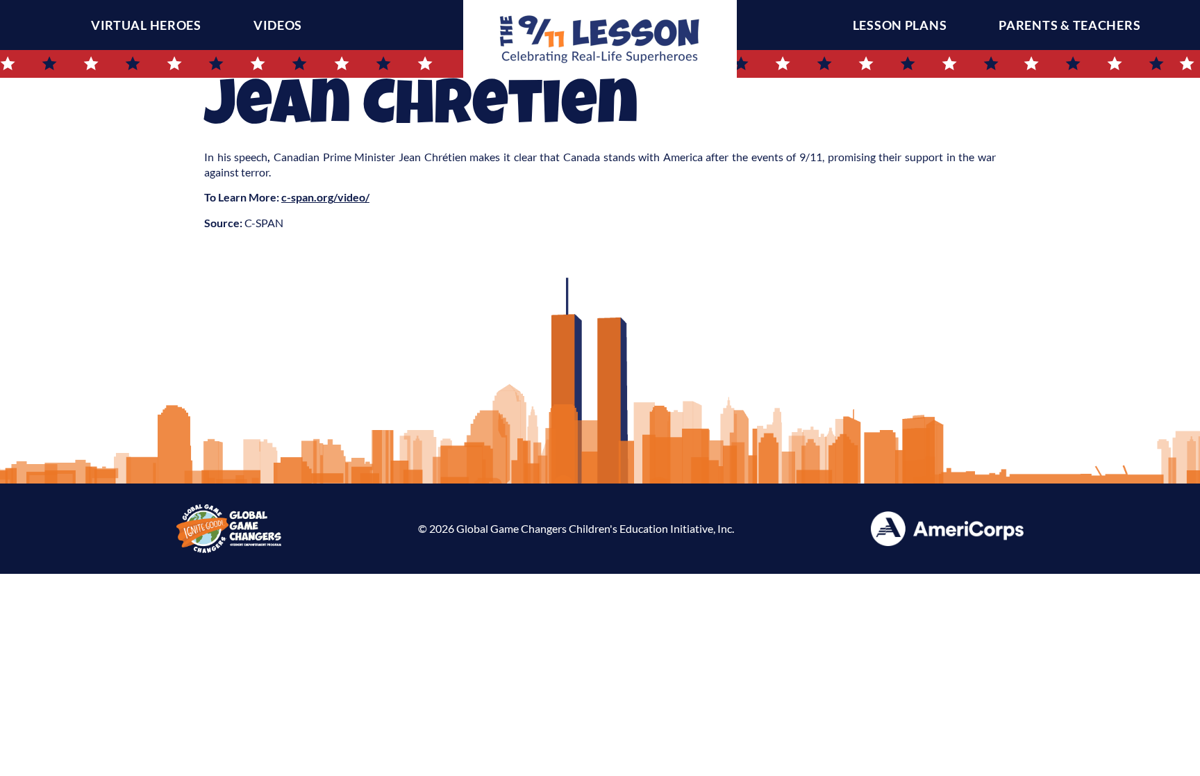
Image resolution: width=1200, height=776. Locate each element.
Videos (277, 25)
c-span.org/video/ (325, 197)
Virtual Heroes (146, 25)
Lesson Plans (900, 25)
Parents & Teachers (1069, 25)
